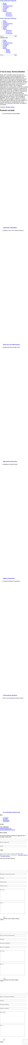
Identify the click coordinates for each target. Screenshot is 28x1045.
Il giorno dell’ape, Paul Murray (10, 695)
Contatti (5, 819)
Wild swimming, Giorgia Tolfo (10, 461)
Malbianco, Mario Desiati (8, 578)
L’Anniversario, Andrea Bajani (10, 227)
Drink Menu (6, 820)
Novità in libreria (10, 107)
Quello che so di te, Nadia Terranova (11, 344)
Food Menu (6, 821)
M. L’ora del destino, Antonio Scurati (11, 812)
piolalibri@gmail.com (5, 828)
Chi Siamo (6, 817)
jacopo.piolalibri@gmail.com (7, 829)
